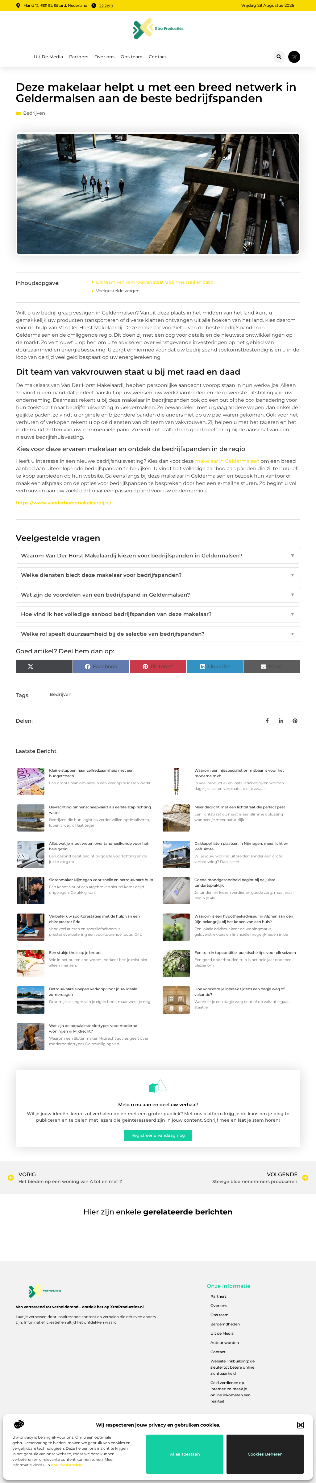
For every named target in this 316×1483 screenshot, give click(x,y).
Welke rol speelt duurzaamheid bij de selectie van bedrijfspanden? (158, 634)
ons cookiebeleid (66, 1465)
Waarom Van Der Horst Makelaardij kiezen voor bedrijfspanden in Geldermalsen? (158, 556)
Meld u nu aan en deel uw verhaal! (158, 1104)
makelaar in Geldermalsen (227, 461)
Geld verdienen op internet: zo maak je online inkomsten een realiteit (230, 1391)
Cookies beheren (265, 1454)
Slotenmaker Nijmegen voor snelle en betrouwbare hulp (101, 879)
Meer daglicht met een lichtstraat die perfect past (239, 807)
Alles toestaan (185, 1454)
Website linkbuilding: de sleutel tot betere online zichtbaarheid (232, 1367)
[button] (300, 1425)
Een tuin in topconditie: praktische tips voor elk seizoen (245, 952)
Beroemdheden (225, 1324)
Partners (78, 57)
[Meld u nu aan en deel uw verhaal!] (158, 1085)
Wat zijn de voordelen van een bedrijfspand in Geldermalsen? (158, 595)
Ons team (132, 57)
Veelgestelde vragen (117, 291)
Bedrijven (34, 113)
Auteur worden (224, 1342)
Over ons (104, 57)
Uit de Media (222, 1333)
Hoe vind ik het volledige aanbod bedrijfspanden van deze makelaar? (158, 614)
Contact (157, 57)
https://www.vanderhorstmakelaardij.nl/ (63, 503)
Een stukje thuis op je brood (75, 952)
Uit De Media (48, 57)
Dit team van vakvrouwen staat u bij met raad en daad (154, 282)
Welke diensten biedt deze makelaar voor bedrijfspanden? (158, 575)
